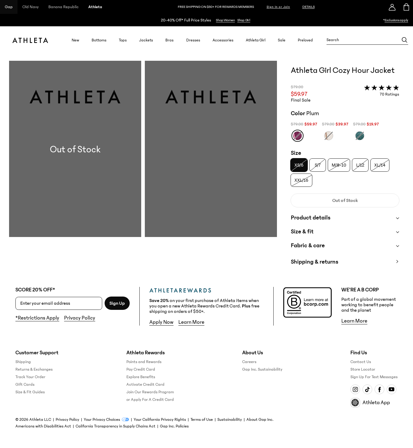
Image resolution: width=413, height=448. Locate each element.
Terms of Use (201, 419)
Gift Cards (24, 384)
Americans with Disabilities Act (43, 426)
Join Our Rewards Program (150, 392)
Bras (169, 40)
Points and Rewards (143, 361)
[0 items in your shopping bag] (406, 7)
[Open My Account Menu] (392, 7)
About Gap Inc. (259, 419)
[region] (206, 20)
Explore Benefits (140, 377)
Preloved (305, 40)
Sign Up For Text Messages (374, 377)
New (75, 40)
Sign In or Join (278, 7)
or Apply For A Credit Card (150, 399)
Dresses (193, 40)
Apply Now (161, 322)
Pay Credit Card (140, 369)
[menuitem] (75, 40)
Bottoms (99, 40)
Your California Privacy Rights (160, 419)
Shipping (23, 361)
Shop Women (225, 20)
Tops (123, 40)
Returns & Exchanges (34, 369)
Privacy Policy (79, 318)
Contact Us (360, 361)
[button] (143, 169)
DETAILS (308, 7)
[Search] (404, 40)
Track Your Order (30, 377)
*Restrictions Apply (37, 318)
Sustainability (229, 419)
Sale (281, 40)
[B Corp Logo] (307, 302)
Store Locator (362, 369)
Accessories (223, 40)
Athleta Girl (255, 40)
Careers (249, 361)
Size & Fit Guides (30, 392)
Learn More (191, 322)
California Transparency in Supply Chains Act (115, 426)
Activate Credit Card (145, 384)
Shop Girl (243, 20)
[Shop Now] (206, 20)
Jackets (146, 40)
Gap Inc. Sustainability (262, 369)
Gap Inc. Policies (174, 426)
